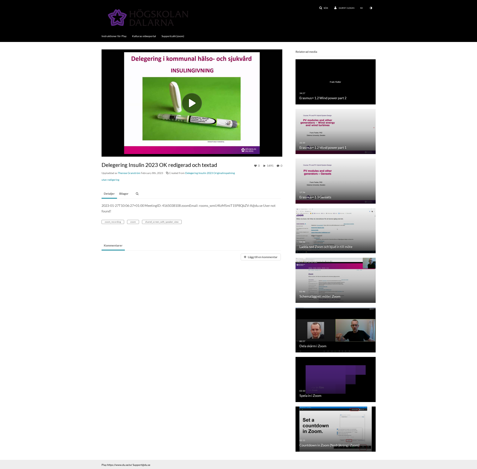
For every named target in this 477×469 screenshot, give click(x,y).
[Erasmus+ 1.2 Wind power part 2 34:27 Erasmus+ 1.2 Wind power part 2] (336, 81)
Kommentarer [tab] (113, 245)
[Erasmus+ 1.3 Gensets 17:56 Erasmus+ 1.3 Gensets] (336, 180)
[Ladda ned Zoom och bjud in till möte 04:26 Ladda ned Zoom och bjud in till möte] (336, 230)
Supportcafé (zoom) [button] (173, 36)
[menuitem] (117, 35)
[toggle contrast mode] (370, 8)
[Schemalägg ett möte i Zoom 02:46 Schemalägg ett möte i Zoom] (336, 280)
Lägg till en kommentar (262, 257)
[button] (324, 8)
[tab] (109, 194)
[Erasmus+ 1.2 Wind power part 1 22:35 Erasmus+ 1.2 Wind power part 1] (336, 131)
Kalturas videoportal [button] (144, 36)
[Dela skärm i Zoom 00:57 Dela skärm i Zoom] (336, 329)
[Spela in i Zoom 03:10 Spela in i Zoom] (336, 379)
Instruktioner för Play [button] (114, 36)
